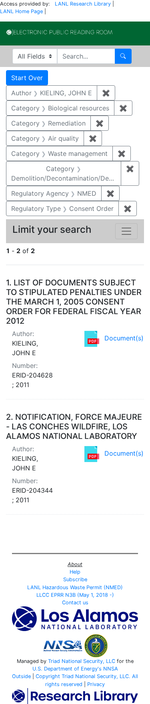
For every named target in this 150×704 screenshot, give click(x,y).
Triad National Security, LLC (81, 661)
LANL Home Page (21, 11)
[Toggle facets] (126, 231)
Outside (21, 676)
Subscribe (75, 579)
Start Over (27, 78)
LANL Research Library (83, 4)
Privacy (96, 684)
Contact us (75, 603)
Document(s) (124, 338)
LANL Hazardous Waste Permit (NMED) (75, 587)
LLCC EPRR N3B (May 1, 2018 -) (75, 595)
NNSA (110, 669)
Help (75, 572)
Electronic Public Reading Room (59, 32)
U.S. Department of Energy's (67, 669)
